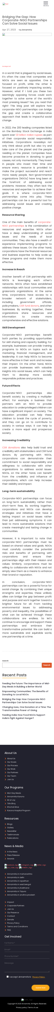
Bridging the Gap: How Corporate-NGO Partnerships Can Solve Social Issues (23, 701)
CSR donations (11, 447)
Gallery (10, 827)
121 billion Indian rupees (29, 135)
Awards (10, 858)
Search (5, 661)
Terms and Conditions (17, 926)
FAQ (9, 930)
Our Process (12, 765)
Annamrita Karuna (15, 796)
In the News (12, 851)
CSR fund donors (29, 305)
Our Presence (13, 912)
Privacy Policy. (38, 977)
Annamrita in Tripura (16, 891)
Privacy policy (21, 1007)
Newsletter (11, 831)
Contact (11, 916)
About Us (11, 758)
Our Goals (11, 762)
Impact (10, 902)
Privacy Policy (13, 923)
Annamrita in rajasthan (18, 881)
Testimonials (13, 834)
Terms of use (33, 1007)
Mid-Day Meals (14, 793)
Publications (12, 838)
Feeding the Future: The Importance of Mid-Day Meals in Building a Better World (26, 685)
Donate (10, 919)
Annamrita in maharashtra (19, 874)
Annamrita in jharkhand (18, 888)
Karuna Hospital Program (18, 810)
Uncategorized (6, 66)
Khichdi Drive (13, 807)
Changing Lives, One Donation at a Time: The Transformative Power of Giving (26, 709)
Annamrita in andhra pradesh (21, 895)
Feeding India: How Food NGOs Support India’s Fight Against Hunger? (23, 716)
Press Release (13, 855)
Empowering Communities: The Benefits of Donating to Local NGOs (25, 693)
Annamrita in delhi (15, 877)
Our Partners (12, 772)
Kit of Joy (11, 800)
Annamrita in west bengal (19, 884)
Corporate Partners (15, 905)
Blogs (9, 824)
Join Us (10, 779)
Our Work (11, 769)
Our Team (11, 776)
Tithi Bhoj (11, 803)
